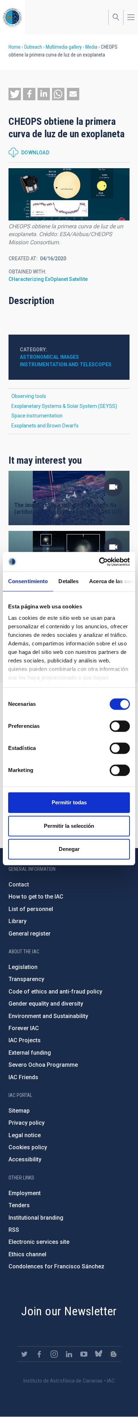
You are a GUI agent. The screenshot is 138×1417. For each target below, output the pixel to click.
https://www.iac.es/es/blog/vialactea (113, 1354)
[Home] (12, 17)
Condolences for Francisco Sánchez (56, 1266)
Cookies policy (27, 1147)
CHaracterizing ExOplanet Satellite (48, 279)
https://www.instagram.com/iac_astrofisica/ (54, 1354)
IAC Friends (23, 1077)
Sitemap (19, 1110)
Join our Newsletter (69, 1311)
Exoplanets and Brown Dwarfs (45, 425)
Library (17, 921)
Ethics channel (27, 1254)
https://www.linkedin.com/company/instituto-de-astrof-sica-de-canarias (69, 1354)
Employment (24, 1193)
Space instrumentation (37, 416)
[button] (14, 94)
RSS (13, 1229)
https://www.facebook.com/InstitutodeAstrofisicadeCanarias (39, 1354)
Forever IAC (23, 1028)
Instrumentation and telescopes (65, 364)
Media (91, 47)
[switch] (120, 726)
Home (14, 47)
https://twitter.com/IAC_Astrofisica (24, 1354)
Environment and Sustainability (48, 1016)
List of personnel (30, 909)
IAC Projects (24, 1040)
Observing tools (28, 396)
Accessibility (24, 1159)
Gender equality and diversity (45, 1003)
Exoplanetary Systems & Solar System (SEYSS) (64, 406)
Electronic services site (38, 1241)
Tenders (19, 1205)
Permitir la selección (69, 826)
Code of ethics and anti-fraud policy (55, 991)
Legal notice (24, 1135)
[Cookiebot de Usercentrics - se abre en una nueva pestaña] (99, 561)
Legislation (23, 967)
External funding (29, 1052)
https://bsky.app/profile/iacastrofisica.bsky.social (98, 1354)
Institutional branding (35, 1217)
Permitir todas (69, 802)
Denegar (69, 849)
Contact (18, 884)
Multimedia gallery (64, 47)
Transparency (26, 979)
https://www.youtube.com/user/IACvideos (83, 1354)
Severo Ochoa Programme (43, 1064)
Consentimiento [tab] (28, 581)
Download (35, 152)
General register (29, 933)
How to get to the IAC (35, 896)
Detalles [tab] (68, 581)
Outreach (33, 47)
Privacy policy (26, 1122)
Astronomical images (49, 357)
